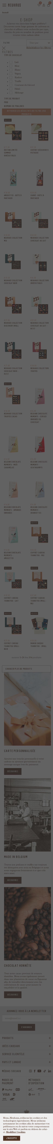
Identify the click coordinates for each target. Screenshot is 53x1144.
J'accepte (11, 1138)
